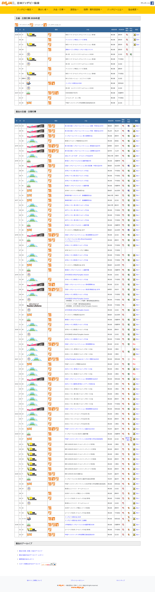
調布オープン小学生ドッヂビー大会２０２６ (79, 49)
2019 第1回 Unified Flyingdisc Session (77, 275)
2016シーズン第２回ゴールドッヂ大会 (77, 175)
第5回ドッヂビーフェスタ (73, 319)
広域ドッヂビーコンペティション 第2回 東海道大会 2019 (82, 289)
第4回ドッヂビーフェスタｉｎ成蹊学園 (77, 270)
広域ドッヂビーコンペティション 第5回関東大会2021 (81, 379)
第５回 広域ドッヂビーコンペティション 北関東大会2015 (82, 151)
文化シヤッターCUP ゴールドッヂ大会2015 (79, 156)
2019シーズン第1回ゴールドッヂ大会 (76, 294)
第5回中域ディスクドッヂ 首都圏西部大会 (78, 195)
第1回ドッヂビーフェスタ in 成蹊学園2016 (78, 161)
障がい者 (42, 9)
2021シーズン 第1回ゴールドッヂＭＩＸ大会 (78, 369)
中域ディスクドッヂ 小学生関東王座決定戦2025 (79, 534)
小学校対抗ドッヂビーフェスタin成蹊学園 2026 (79, 524)
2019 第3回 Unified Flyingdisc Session (77, 310)
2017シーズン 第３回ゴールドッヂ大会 (77, 220)
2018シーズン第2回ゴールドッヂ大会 (76, 255)
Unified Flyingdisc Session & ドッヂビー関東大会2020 (82, 359)
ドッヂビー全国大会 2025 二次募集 (76, 520)
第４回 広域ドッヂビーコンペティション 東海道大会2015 (82, 146)
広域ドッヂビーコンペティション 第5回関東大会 (80, 344)
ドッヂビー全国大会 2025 (73, 517)
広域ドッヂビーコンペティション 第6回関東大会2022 (81, 409)
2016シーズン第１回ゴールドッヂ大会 (77, 171)
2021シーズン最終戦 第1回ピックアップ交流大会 (80, 384)
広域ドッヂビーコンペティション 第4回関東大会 (80, 284)
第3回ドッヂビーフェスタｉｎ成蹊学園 (77, 225)
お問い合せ (146, 3)
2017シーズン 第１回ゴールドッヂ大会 (77, 210)
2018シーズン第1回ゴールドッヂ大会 (76, 245)
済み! (137, 34)
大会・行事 (58, 9)
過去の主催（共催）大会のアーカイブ (30, 551)
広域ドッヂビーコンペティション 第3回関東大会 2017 (81, 235)
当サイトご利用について (34, 580)
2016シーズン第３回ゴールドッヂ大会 (77, 180)
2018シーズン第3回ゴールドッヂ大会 (76, 260)
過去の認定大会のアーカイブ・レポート (31, 555)
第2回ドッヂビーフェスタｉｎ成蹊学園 (77, 185)
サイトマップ (121, 580)
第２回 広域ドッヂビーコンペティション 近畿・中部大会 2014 (84, 126)
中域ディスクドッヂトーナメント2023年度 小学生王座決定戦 (84, 439)
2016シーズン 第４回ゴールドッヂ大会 (77, 205)
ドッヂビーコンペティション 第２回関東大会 (78, 136)
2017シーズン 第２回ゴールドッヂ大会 (77, 215)
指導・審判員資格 (92, 9)
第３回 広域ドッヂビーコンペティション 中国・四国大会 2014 (84, 131)
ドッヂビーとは (114, 9)
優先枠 (127, 438)
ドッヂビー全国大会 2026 (73, 83)
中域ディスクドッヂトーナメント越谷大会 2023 (80, 429)
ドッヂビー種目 (24, 9)
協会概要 (132, 9)
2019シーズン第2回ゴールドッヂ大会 (76, 324)
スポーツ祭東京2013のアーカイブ (30, 564)
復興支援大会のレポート (26, 559)
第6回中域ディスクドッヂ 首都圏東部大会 (78, 200)
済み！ (138, 126)
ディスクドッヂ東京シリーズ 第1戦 (76, 39)
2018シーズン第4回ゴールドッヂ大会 (76, 279)
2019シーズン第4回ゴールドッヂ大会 (76, 339)
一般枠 (127, 440)
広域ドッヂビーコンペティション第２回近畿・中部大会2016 (83, 166)
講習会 (74, 9)
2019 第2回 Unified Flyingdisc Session (77, 298)
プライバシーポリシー (77, 580)
